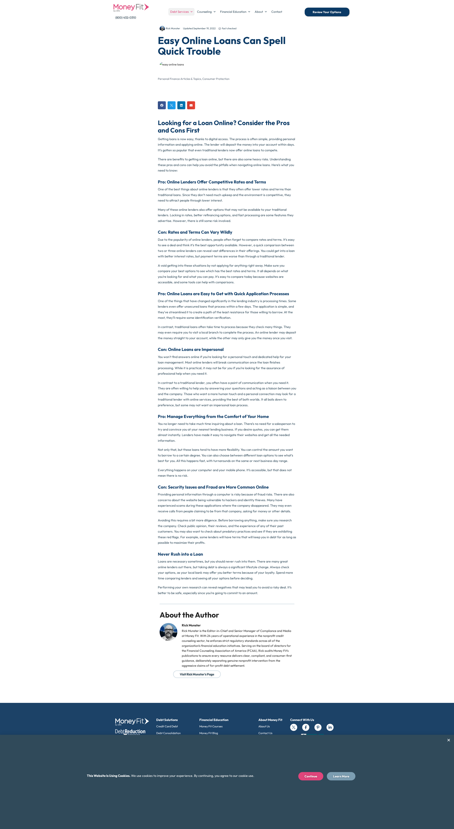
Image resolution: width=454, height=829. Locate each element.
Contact (276, 11)
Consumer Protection (215, 79)
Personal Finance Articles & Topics (179, 79)
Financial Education (233, 11)
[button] (162, 105)
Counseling (204, 11)
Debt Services (179, 11)
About (259, 11)
